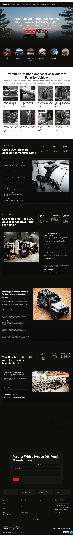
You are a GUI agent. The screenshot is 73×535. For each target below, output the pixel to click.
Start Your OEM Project (9, 171)
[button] (33, 4)
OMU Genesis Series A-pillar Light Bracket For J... (13, 432)
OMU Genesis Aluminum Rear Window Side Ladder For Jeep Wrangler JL (62, 103)
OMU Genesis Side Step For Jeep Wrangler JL (58, 432)
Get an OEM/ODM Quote (49, 247)
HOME (4, 503)
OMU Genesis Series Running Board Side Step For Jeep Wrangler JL (27, 103)
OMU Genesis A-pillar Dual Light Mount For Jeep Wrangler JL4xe (61, 128)
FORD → (19, 58)
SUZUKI (21, 506)
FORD (21, 504)
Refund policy (14, 532)
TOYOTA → (54, 58)
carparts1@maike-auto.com (63, 503)
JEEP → (7, 58)
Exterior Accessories (41, 503)
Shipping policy (19, 532)
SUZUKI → (42, 58)
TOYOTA (22, 508)
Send (16, 479)
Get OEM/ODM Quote (30, 31)
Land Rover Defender (24, 512)
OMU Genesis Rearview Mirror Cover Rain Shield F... (35, 433)
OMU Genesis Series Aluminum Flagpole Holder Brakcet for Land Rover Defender (27, 128)
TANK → (65, 58)
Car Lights (39, 506)
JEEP (21, 503)
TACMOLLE (5, 508)
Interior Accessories (41, 504)
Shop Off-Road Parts (42, 31)
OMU (4, 506)
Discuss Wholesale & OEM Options (9, 309)
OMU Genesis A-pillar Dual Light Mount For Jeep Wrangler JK (44, 128)
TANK (21, 510)
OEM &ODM (5, 504)
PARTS (4, 512)
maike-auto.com (8, 532)
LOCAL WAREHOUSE (7, 514)
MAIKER (4, 516)
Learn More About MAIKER (10, 382)
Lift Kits (39, 508)
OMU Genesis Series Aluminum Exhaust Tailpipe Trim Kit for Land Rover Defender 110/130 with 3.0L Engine (10, 128)
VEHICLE (4, 510)
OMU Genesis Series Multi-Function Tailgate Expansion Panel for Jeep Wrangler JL (10, 103)
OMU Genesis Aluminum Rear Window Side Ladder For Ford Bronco (45, 103)
